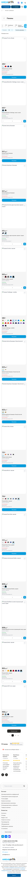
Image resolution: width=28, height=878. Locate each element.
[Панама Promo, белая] (3, 66)
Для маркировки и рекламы (8, 803)
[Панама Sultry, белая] (3, 455)
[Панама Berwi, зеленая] (8, 499)
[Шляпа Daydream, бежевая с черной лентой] (6, 412)
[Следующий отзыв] (6, 774)
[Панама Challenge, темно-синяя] (16, 323)
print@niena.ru (6, 854)
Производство (5, 822)
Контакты (3, 813)
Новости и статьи (5, 819)
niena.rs (6, 852)
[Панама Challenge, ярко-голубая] (18, 320)
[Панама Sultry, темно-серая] (8, 455)
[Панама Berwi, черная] (18, 499)
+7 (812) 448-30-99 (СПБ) (10, 841)
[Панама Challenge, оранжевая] (8, 323)
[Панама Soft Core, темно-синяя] (8, 714)
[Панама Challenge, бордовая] (11, 320)
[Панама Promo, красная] (6, 66)
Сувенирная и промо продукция (9, 796)
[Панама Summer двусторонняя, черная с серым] (6, 233)
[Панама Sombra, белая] (3, 277)
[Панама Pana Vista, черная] (13, 542)
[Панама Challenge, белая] (6, 320)
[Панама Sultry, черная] (13, 455)
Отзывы (3, 815)
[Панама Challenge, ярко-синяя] (18, 323)
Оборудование (5, 824)
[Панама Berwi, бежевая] (3, 499)
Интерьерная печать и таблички (9, 805)
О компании (4, 828)
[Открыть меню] (25, 6)
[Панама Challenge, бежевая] (3, 320)
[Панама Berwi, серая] (11, 499)
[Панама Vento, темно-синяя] (16, 671)
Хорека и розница (6, 800)
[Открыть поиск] (22, 6)
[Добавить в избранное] (25, 39)
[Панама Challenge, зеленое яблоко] (3, 323)
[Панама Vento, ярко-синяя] (18, 671)
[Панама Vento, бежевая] (3, 671)
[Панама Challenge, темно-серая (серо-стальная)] (13, 323)
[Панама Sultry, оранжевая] (6, 455)
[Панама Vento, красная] (13, 671)
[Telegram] (2, 836)
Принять (14, 875)
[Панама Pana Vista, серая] (8, 542)
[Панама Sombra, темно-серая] (8, 277)
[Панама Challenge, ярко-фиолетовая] (3, 326)
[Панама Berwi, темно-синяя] (16, 499)
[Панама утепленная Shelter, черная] (6, 586)
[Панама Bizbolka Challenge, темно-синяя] (3, 110)
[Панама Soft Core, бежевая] (3, 714)
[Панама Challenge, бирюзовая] (8, 320)
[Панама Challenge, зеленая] (24, 320)
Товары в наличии (5, 807)
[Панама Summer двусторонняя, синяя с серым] (3, 233)
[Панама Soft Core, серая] (6, 714)
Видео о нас (4, 817)
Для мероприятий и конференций (10, 794)
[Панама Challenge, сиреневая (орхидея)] (21, 323)
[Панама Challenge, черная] (6, 326)
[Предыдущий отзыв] (2, 774)
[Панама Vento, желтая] (8, 671)
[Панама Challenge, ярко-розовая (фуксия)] (11, 323)
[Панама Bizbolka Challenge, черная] (6, 110)
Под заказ (14, 77)
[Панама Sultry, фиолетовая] (11, 455)
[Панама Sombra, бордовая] (6, 277)
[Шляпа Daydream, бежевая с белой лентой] (3, 412)
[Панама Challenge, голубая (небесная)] (16, 320)
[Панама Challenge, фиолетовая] (24, 323)
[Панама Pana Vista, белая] (3, 542)
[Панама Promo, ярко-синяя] (8, 66)
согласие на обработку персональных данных (14, 867)
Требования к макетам (7, 826)
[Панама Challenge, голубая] (13, 320)
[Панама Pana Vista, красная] (6, 542)
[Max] (9, 836)
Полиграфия (4, 798)
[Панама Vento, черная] (21, 671)
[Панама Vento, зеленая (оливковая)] (11, 671)
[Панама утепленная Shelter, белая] (3, 586)
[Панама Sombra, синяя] (11, 277)
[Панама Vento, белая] (6, 671)
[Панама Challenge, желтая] (21, 320)
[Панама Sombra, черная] (13, 277)
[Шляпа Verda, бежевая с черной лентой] (6, 369)
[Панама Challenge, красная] (6, 323)
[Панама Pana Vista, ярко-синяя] (11, 542)
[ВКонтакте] (6, 836)
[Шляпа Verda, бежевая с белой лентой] (3, 369)
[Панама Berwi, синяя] (13, 499)
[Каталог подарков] (1, 10)
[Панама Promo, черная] (11, 66)
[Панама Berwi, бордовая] (6, 499)
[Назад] (4, 18)
